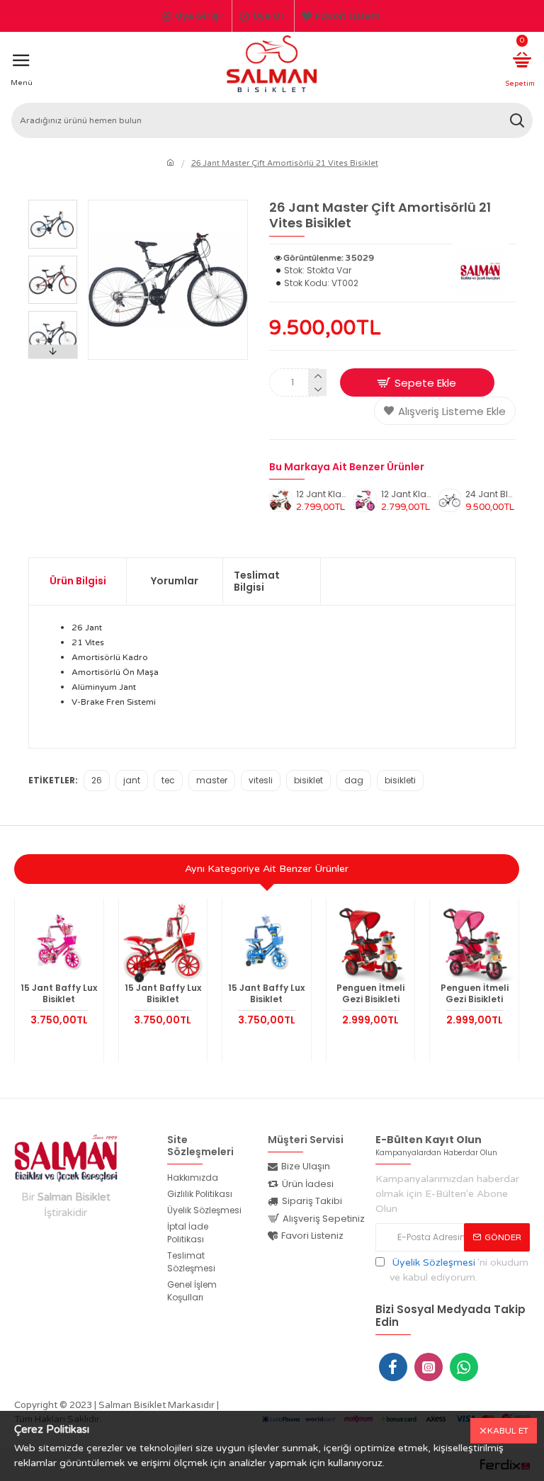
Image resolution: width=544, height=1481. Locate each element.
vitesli (261, 780)
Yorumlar (174, 581)
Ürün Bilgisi (78, 581)
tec (168, 780)
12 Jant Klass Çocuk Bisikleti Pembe (406, 494)
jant (131, 780)
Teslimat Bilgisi (257, 581)
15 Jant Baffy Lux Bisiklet (59, 993)
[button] (52, 203)
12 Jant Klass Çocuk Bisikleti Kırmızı (321, 494)
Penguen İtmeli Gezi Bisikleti (370, 993)
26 (96, 780)
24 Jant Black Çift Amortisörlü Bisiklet (490, 494)
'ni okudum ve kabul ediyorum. (459, 1269)
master (211, 780)
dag (353, 780)
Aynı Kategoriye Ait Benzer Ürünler (266, 869)
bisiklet (308, 780)
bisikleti (400, 780)
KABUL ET (507, 1431)
